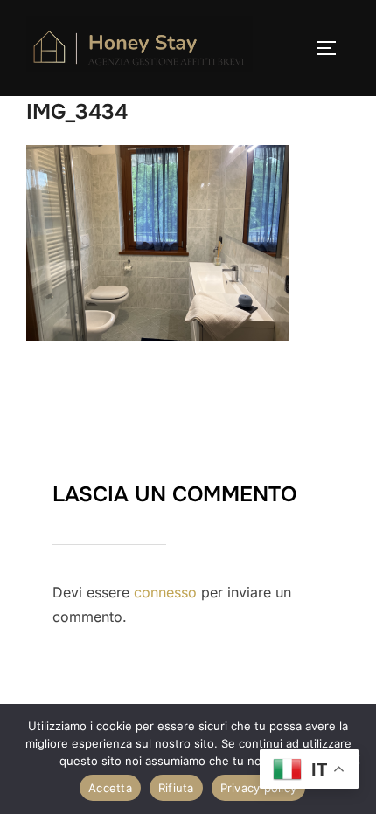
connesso (165, 592)
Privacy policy (258, 788)
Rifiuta (176, 788)
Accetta (110, 788)
